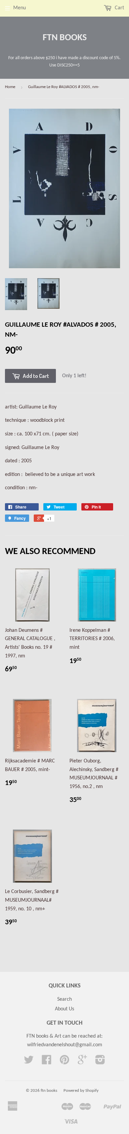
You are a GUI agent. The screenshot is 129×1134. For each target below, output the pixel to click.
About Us (64, 1009)
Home (10, 87)
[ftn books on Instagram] (100, 1062)
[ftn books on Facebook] (47, 1062)
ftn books (65, 38)
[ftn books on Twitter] (29, 1062)
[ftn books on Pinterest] (64, 1062)
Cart (118, 8)
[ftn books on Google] (82, 1062)
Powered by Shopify (81, 1090)
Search (64, 999)
